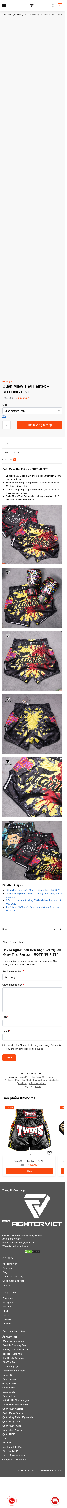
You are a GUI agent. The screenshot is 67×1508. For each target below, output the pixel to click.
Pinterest (7, 1319)
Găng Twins (8, 1387)
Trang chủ (6, 15)
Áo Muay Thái (9, 1336)
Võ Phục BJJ (8, 1442)
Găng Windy (8, 1392)
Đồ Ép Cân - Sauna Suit (14, 1459)
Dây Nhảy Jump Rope (13, 1370)
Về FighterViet (9, 1263)
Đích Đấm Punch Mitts (13, 1455)
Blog (4, 1272)
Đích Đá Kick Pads (11, 1451)
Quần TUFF (8, 1434)
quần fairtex (53, 1080)
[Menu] (7, 5)
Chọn (29, 1171)
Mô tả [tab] (5, 444)
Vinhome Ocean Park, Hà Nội (26, 1235)
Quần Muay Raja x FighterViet (18, 1417)
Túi (4, 1438)
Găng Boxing (9, 1379)
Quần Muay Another (12, 1408)
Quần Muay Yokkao (12, 1430)
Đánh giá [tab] (8, 459)
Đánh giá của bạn (13, 971)
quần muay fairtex (37, 1083)
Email (6, 1031)
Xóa (4, 416)
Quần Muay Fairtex (45, 1077)
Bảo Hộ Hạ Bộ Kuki (12, 1353)
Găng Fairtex (9, 1383)
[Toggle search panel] (53, 5)
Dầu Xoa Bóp (9, 1362)
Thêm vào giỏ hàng (39, 425)
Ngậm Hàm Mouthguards (15, 1404)
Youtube (6, 1306)
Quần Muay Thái (20, 15)
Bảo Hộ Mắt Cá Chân (13, 1358)
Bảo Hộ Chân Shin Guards (16, 1349)
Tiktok (5, 1311)
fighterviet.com (20, 1246)
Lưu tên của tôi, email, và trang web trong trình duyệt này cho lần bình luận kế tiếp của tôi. (33, 1047)
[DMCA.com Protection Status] (32, 1251)
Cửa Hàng (7, 1268)
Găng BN (7, 1375)
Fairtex (38, 1086)
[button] (59, 5)
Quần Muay (22, 1083)
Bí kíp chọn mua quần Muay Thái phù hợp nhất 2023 (33, 890)
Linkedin (6, 1323)
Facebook (7, 1298)
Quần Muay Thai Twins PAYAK (29, 1161)
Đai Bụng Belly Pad (12, 1447)
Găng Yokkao (9, 1396)
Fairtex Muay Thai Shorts (20, 1080)
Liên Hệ (6, 1285)
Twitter (5, 1315)
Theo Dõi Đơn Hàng (12, 1276)
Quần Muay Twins (11, 1425)
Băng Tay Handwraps (13, 1341)
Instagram (7, 1302)
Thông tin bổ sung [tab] (11, 452)
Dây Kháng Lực (10, 1366)
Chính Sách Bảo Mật (13, 1280)
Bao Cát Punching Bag (14, 1345)
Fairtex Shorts (40, 1080)
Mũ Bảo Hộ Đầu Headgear (16, 1400)
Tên (5, 1016)
